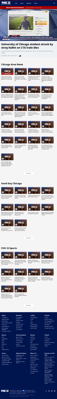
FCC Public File (33, 369)
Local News (4, 317)
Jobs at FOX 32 (33, 366)
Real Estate (33, 346)
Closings (18, 322)
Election (46, 317)
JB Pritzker (47, 324)
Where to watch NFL (49, 357)
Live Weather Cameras (19, 318)
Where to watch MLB (50, 362)
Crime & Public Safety (7, 323)
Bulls (3, 340)
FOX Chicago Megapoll (5, 328)
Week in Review (5, 357)
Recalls (46, 346)
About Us (33, 353)
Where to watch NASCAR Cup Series (49, 364)
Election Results (48, 319)
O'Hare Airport (33, 324)
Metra (31, 323)
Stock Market (33, 349)
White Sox (4, 344)
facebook (46, 391)
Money (32, 335)
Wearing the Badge (6, 359)
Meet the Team (34, 364)
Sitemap (32, 373)
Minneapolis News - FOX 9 (21, 362)
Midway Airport (34, 326)
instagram (49, 391)
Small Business (33, 347)
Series (4, 353)
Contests (32, 362)
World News (5, 321)
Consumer (32, 339)
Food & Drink (19, 342)
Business (32, 337)
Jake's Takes (19, 337)
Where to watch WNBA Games (48, 379)
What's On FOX (19, 339)
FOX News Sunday (6, 331)
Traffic (32, 315)
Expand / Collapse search (54, 3)
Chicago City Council (49, 328)
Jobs (31, 342)
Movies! (18, 344)
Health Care (47, 344)
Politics (47, 315)
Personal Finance (34, 344)
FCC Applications (34, 371)
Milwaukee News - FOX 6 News (20, 356)
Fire (3, 346)
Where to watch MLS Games (50, 382)
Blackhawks (4, 339)
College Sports (5, 349)
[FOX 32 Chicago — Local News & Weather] (7, 3)
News (3, 315)
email (54, 391)
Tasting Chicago (6, 360)
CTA (31, 321)
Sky (2, 347)
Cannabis (47, 340)
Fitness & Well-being (49, 342)
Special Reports (5, 326)
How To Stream (34, 355)
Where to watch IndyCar (48, 367)
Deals (31, 340)
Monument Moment (7, 362)
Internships (33, 367)
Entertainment (21, 335)
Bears (3, 337)
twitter (52, 391)
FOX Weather (19, 329)
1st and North (5, 355)
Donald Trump (48, 323)
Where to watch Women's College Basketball (49, 376)
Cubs (3, 342)
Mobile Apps (33, 357)
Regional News (21, 353)
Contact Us (33, 360)
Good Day (4, 324)
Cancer (46, 337)
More (35, 3)
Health (47, 335)
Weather (19, 315)
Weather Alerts (19, 320)
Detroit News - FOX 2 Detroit (21, 359)
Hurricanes (18, 327)
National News (5, 319)
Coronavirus (47, 339)
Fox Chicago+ (19, 340)
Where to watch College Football (48, 359)
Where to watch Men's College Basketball (48, 371)
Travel (31, 319)
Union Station (33, 328)
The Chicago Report (49, 321)
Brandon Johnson (49, 326)
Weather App (19, 326)
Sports (4, 335)
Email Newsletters (34, 359)
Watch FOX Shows (20, 346)
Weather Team (19, 324)
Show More (28, 173)
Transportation (33, 317)
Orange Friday (5, 364)
